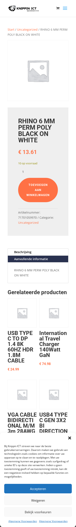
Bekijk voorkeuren (38, 512)
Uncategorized (27, 29)
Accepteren (38, 489)
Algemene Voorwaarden (22, 521)
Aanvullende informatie (31, 259)
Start (11, 29)
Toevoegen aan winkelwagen (38, 190)
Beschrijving (22, 252)
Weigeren (38, 500)
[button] (70, 438)
